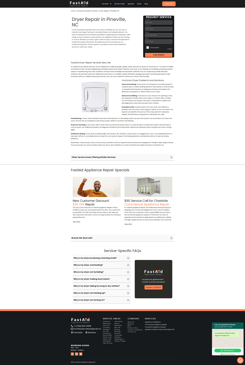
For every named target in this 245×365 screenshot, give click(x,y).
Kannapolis (107, 341)
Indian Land (107, 337)
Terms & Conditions (135, 330)
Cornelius (106, 327)
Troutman (118, 335)
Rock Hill (117, 333)
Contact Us (132, 332)
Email (147, 38)
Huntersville (107, 335)
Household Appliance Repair (87, 11)
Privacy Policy (133, 328)
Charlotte (77, 332)
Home (73, 11)
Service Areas (119, 4)
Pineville (117, 331)
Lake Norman (108, 343)
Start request (159, 55)
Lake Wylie (118, 321)
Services (105, 4)
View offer (76, 222)
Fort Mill (106, 331)
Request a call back (153, 287)
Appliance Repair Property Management (159, 329)
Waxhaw (91, 332)
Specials (131, 4)
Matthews (118, 325)
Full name (148, 26)
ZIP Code (147, 19)
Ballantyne (107, 323)
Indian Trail (107, 339)
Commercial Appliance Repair (156, 324)
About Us (131, 322)
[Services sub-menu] (111, 4)
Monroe (117, 329)
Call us (169, 4)
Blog (146, 4)
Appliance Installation (153, 322)
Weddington (119, 339)
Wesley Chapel (120, 341)
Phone (147, 32)
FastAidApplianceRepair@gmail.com (87, 329)
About (139, 4)
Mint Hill (117, 327)
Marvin (116, 323)
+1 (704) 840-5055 (82, 326)
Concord (106, 325)
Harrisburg (107, 333)
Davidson (106, 329)
